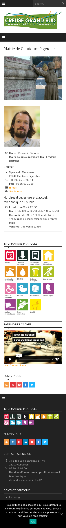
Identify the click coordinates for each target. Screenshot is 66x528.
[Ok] (61, 514)
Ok (33, 521)
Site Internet (16, 191)
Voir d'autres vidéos (15, 365)
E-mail (12, 187)
